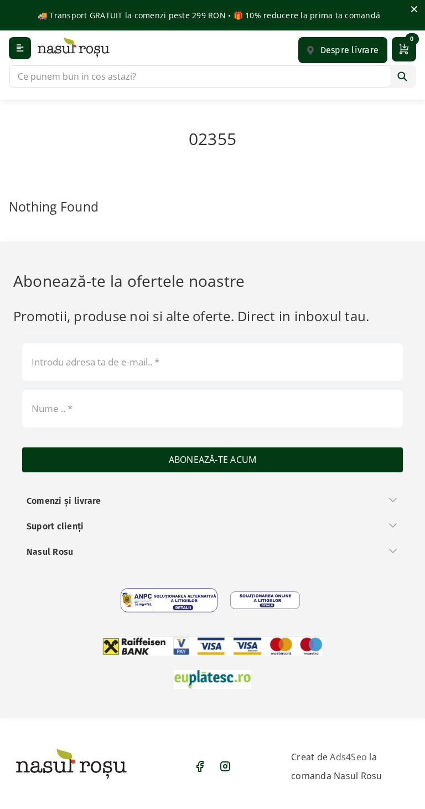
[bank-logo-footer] (212, 646)
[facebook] (200, 766)
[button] (342, 50)
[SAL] (169, 600)
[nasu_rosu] (74, 47)
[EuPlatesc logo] (212, 679)
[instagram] (225, 766)
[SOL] (265, 600)
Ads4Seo (348, 757)
